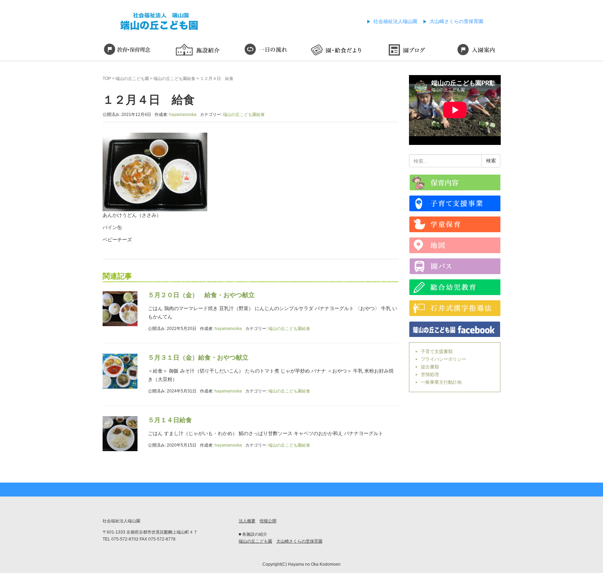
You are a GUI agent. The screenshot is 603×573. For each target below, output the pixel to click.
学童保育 (455, 224)
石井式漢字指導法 (455, 308)
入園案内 (476, 50)
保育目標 (127, 50)
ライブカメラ (455, 182)
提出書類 (430, 366)
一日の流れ (267, 50)
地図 (455, 245)
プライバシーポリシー (443, 359)
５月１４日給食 (170, 420)
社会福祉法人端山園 (395, 21)
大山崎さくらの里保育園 (456, 21)
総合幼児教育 (455, 287)
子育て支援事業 (455, 203)
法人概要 (247, 521)
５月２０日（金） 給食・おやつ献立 (201, 295)
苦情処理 (430, 374)
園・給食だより (336, 50)
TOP (107, 78)
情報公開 (268, 521)
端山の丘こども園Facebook (455, 329)
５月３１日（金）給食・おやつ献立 (198, 357)
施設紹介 (197, 50)
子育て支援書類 (437, 351)
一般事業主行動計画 (441, 382)
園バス (455, 266)
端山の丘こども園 (132, 78)
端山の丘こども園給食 (174, 78)
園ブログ (406, 50)
